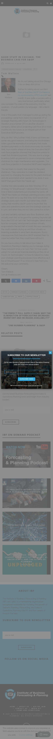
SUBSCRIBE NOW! (26, 379)
